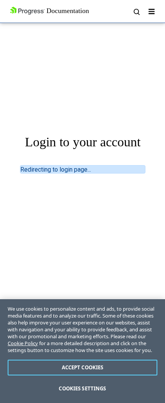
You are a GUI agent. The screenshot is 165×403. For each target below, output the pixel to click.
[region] (82, 351)
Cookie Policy (23, 343)
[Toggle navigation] (151, 11)
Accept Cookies (83, 367)
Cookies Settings (82, 388)
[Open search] (136, 11)
